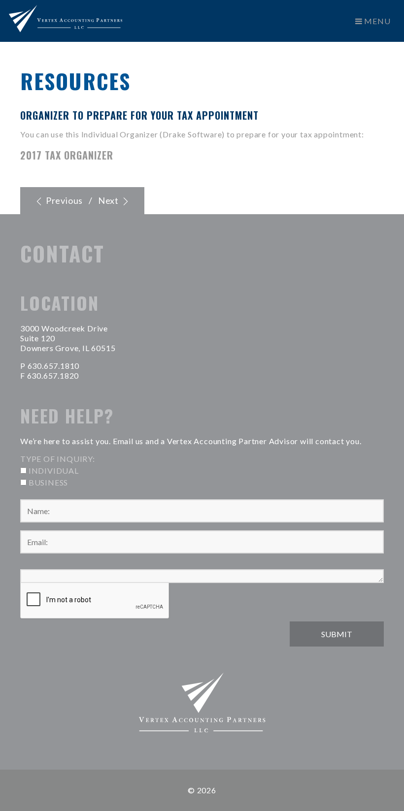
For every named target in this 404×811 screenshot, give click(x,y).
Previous (63, 200)
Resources (75, 80)
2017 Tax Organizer (66, 155)
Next (109, 200)
